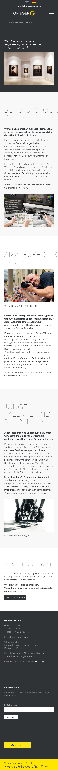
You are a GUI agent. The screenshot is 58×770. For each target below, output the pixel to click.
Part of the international (29, 6)
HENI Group (39, 661)
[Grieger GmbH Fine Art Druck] (24, 13)
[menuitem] (50, 13)
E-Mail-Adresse (11, 705)
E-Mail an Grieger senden (16, 636)
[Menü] (50, 13)
